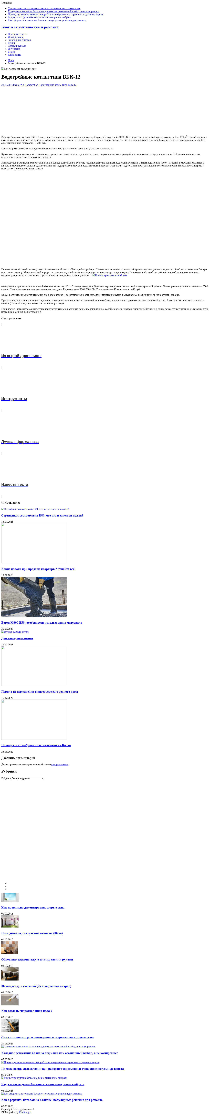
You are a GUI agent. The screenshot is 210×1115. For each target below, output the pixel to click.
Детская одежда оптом (17, 638)
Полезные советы (18, 34)
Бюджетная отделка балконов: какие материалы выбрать (39, 17)
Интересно (14, 48)
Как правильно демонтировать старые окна (32, 907)
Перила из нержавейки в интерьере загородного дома (39, 691)
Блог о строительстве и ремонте (30, 27)
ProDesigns (25, 1112)
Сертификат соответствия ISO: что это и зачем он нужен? (42, 515)
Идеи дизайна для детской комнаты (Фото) (32, 933)
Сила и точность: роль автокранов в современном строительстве (44, 8)
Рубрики (6, 778)
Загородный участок (19, 40)
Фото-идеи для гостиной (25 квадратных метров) (36, 986)
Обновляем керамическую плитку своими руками (37, 959)
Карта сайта (14, 54)
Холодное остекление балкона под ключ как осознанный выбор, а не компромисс (53, 11)
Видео (11, 51)
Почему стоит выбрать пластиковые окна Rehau (36, 745)
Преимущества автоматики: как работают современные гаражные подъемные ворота (55, 14)
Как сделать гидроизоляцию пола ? (26, 1010)
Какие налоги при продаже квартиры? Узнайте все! (38, 569)
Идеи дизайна (15, 37)
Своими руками (17, 45)
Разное (17, 84)
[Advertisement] (105, 109)
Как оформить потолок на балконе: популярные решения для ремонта (47, 20)
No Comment (48, 84)
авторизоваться (59, 764)
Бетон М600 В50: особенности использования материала (41, 622)
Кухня (11, 42)
